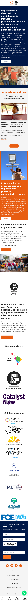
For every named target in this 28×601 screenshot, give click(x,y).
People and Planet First (14, 587)
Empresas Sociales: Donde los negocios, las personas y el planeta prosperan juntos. (13, 124)
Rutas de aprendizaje (14, 575)
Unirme (14, 146)
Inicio (14, 571)
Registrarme (7, 337)
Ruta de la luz (14, 583)
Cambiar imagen (8, 548)
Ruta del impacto (14, 579)
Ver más (6, 61)
